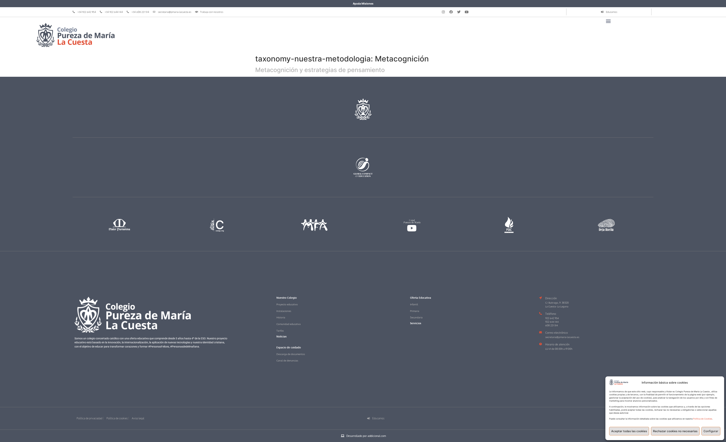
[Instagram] (443, 12)
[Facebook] (451, 12)
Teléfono (550, 313)
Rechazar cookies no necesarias (675, 431)
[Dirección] (540, 298)
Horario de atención (557, 344)
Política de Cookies (702, 418)
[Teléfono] (540, 313)
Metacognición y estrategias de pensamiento (320, 70)
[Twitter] (458, 12)
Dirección (551, 298)
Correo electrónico (556, 332)
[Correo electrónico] (540, 332)
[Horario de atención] (540, 344)
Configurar (711, 431)
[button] (288, 347)
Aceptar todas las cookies (629, 431)
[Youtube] (466, 12)
